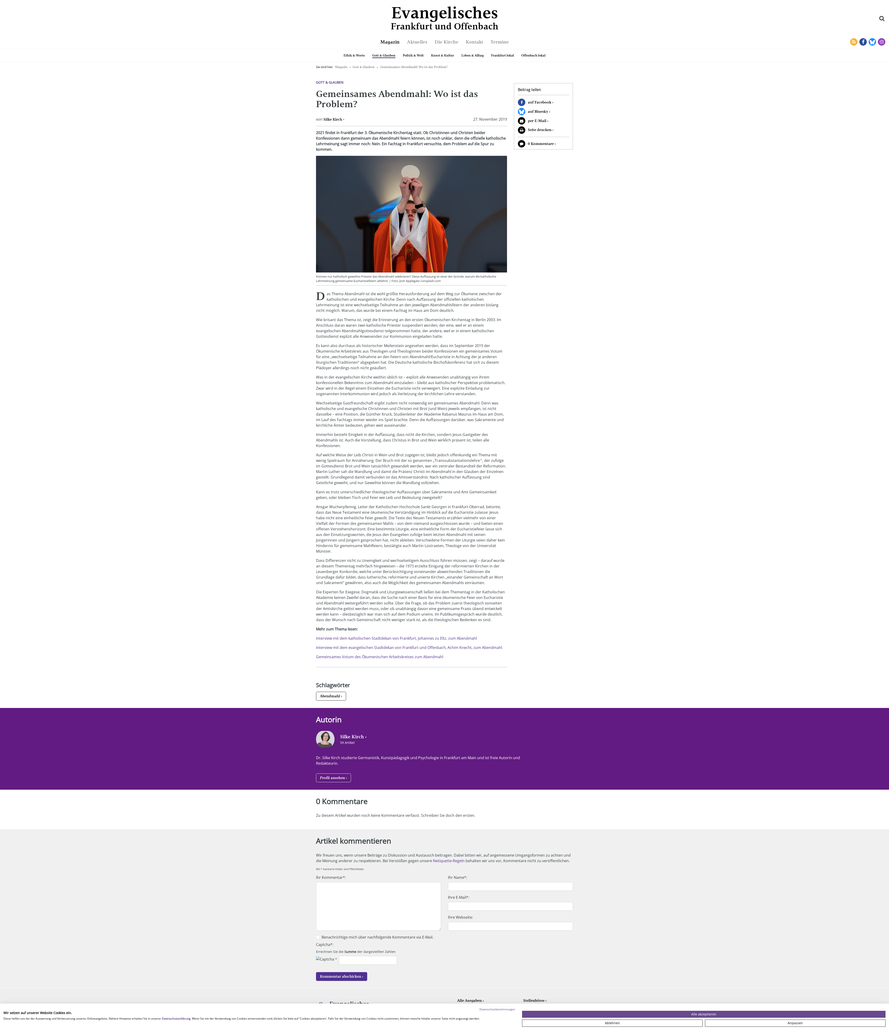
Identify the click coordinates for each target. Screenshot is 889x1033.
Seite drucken (539, 130)
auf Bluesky (538, 111)
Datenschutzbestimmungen (497, 1009)
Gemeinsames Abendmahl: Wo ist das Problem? (414, 67)
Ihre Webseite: (460, 917)
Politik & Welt (413, 55)
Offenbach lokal (533, 55)
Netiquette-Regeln (449, 860)
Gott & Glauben (383, 55)
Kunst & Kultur (442, 55)
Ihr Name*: (457, 877)
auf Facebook (539, 102)
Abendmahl (330, 696)
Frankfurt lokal (502, 55)
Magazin (390, 42)
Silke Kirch (332, 119)
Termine (500, 42)
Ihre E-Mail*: (458, 897)
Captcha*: (324, 944)
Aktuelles (417, 42)
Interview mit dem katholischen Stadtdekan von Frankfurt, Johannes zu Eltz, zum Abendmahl (396, 638)
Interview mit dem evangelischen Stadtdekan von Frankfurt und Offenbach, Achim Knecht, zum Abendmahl (409, 647)
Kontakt (474, 42)
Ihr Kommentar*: (331, 877)
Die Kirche (446, 42)
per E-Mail (537, 121)
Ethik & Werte (354, 55)
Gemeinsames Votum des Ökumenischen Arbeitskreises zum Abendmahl (379, 656)
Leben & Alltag (472, 55)
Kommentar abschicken (340, 976)
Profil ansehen (332, 778)
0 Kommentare (541, 143)
